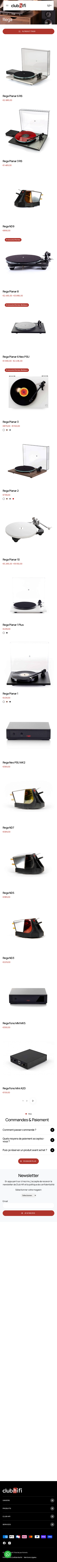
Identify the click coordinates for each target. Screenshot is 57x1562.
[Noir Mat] (7, 633)
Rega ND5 (8, 893)
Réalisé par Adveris (20, 1552)
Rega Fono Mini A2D (14, 1088)
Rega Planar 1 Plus (13, 625)
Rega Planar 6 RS (12, 96)
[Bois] (7, 430)
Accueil (5, 14)
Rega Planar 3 (10, 422)
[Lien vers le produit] (28, 66)
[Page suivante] (33, 1101)
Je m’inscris (30, 1213)
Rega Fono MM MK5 (14, 1023)
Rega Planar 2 (11, 490)
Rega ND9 (8, 226)
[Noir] (10, 430)
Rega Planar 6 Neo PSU (16, 356)
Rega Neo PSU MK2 (14, 762)
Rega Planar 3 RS (12, 161)
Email (5, 1201)
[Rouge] (13, 499)
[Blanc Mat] (4, 633)
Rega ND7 (8, 827)
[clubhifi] (18, 5)
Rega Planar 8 (11, 291)
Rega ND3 (8, 958)
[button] (7, 5)
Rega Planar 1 (10, 693)
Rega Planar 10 (11, 559)
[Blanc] (4, 430)
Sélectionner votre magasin (28, 1189)
